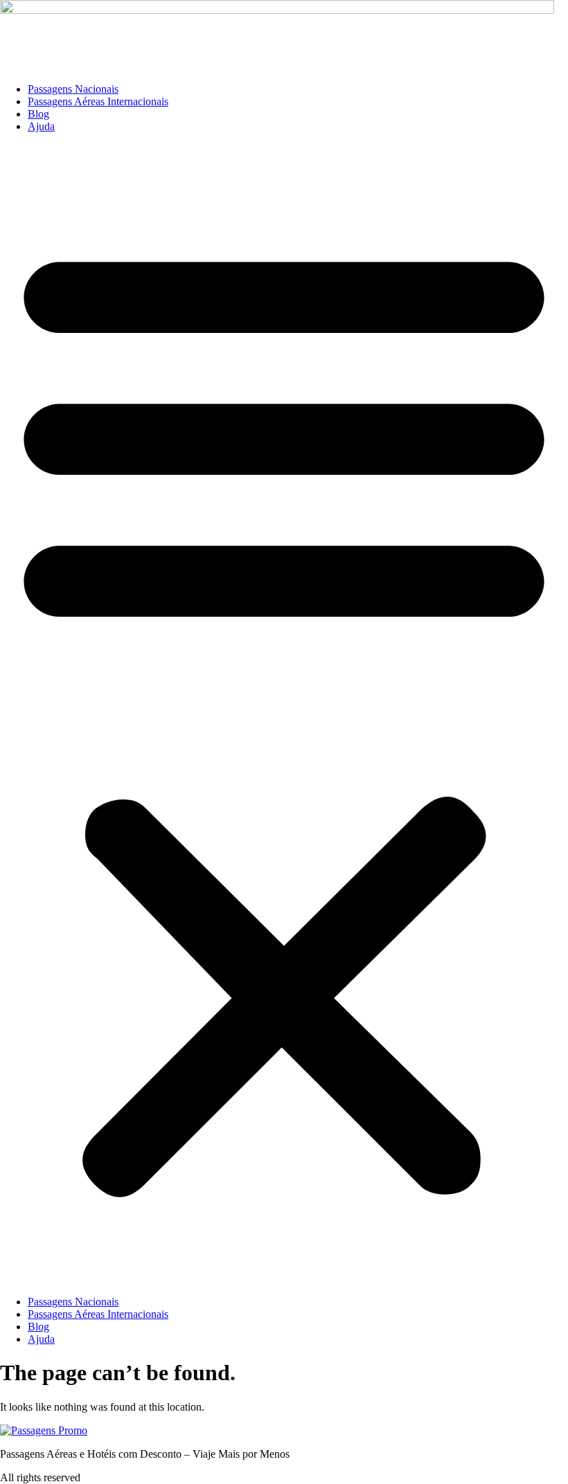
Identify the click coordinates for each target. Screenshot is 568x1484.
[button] (284, 714)
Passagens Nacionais (73, 89)
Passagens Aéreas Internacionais (98, 101)
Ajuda (41, 126)
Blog (38, 114)
